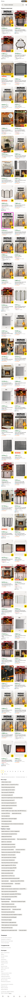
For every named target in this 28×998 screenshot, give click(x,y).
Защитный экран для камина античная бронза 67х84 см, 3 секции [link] (7, 232)
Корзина (19, 996)
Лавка (8, 996)
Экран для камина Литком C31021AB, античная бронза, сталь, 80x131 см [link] (20, 611)
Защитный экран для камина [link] (7, 155)
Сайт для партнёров (5, 942)
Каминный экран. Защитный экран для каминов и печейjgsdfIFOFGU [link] (20, 283)
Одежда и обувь (4, 961)
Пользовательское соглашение (7, 984)
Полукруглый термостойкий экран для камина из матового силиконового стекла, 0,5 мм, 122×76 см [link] (7, 686)
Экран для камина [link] (18, 457)
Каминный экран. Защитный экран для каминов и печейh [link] (20, 711)
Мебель (2, 954)
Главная (3, 996)
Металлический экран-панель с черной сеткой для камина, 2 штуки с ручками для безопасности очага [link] (7, 130)
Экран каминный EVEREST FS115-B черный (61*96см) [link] (7, 611)
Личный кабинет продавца (6, 937)
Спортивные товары (5, 974)
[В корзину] (12, 25)
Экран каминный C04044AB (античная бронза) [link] (7, 307)
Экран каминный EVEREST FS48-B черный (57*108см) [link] (7, 661)
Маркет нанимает (4, 987)
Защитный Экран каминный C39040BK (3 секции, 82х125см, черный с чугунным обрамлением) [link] (7, 560)
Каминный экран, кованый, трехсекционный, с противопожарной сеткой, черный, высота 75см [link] (20, 205)
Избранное (14, 996)
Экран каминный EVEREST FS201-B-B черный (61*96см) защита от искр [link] (7, 534)
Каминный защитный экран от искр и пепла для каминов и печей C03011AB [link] (7, 30)
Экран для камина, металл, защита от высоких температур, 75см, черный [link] (7, 711)
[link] (6, 782)
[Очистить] (22, 4)
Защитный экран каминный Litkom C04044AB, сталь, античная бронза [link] (20, 307)
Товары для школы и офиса (6, 973)
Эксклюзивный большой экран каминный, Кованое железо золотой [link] (20, 130)
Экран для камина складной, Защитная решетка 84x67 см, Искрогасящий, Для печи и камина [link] (20, 359)
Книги (2, 971)
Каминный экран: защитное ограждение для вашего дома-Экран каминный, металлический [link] (7, 508)
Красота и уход (4, 966)
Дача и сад (3, 969)
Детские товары (4, 979)
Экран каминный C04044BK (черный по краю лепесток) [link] (20, 508)
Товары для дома (4, 962)
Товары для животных (5, 976)
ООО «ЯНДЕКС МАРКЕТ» (9, 991)
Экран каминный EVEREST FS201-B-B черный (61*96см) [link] (20, 408)
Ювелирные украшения (5, 981)
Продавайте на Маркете (6, 939)
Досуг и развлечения (5, 952)
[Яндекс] (10, 993)
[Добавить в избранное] (12, 11)
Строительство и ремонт (6, 978)
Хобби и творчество (5, 967)
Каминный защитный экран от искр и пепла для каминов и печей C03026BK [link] (20, 735)
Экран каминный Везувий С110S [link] (7, 636)
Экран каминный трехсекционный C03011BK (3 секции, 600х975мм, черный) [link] (7, 205)
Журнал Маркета (4, 989)
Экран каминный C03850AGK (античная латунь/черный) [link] (6, 482)
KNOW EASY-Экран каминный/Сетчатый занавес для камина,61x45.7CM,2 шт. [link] (7, 333)
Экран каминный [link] (5, 106)
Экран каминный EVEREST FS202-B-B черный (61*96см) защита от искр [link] (7, 761)
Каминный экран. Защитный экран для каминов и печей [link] (20, 156)
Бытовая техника (4, 956)
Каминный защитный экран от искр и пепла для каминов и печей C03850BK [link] (7, 257)
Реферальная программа (6, 947)
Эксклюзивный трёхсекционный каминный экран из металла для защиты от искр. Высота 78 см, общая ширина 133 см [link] (7, 359)
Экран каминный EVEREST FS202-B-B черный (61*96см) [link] (20, 30)
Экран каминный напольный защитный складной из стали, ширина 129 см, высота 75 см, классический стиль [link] (20, 433)
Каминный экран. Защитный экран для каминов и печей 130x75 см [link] (7, 81)
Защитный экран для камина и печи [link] (7, 433)
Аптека (2, 964)
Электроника (3, 959)
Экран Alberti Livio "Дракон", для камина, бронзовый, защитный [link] (20, 56)
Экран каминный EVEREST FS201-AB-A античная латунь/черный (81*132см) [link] (20, 686)
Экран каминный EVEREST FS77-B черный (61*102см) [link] (7, 56)
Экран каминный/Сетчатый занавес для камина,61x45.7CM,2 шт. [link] (20, 181)
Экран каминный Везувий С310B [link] (20, 584)
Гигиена (2, 957)
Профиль (25, 996)
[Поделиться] (26, 5)
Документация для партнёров (7, 941)
